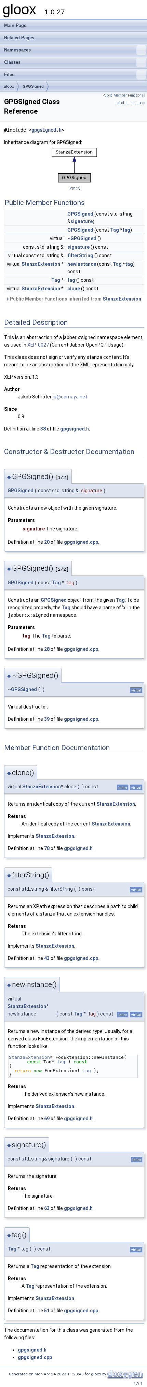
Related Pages (19, 37)
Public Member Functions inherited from (75, 299)
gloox (9, 86)
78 (47, 848)
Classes (12, 62)
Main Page (15, 25)
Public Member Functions (123, 95)
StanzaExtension (41, 264)
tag (126, 230)
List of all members (130, 103)
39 (47, 719)
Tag (114, 230)
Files (9, 74)
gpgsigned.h (46, 130)
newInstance (81, 264)
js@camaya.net (70, 396)
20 (47, 542)
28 (47, 649)
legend (74, 188)
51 (47, 1310)
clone (73, 288)
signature (81, 221)
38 (43, 429)
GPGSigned (33, 86)
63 (47, 1208)
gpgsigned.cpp (81, 542)
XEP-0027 (38, 345)
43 (47, 958)
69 (47, 1118)
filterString (80, 255)
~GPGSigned (81, 238)
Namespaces (17, 50)
